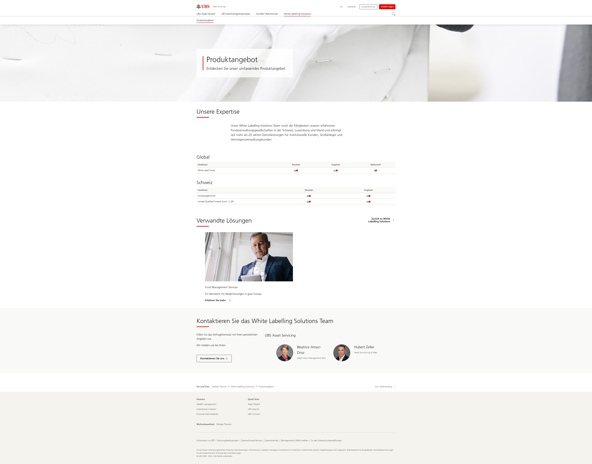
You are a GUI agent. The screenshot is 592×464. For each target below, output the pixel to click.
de (295, 170)
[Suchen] (393, 14)
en (335, 170)
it (374, 170)
